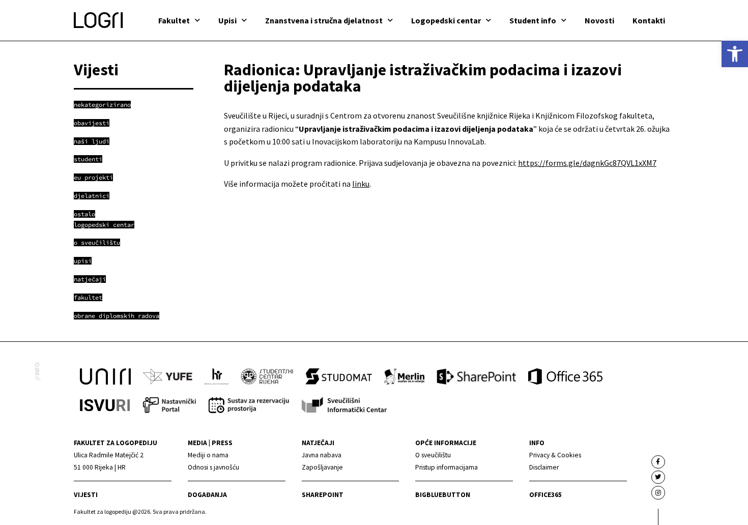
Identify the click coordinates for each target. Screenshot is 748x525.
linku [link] (360, 184)
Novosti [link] (599, 20)
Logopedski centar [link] (446, 20)
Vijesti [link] (86, 494)
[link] (735, 54)
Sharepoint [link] (322, 494)
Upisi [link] (227, 20)
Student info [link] (532, 20)
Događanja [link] (207, 494)
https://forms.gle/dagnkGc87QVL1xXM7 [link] (587, 163)
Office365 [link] (545, 494)
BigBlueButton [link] (442, 494)
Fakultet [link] (174, 20)
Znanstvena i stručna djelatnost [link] (324, 20)
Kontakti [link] (648, 20)
